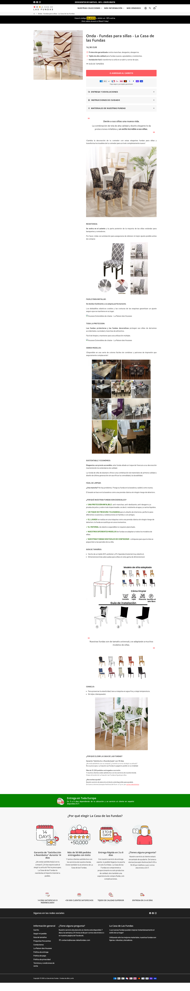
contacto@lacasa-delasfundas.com (74, 940)
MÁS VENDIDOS (134, 8)
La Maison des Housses (42, 948)
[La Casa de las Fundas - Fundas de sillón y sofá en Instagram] (40, 2)
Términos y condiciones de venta (43, 964)
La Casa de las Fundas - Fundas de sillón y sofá (59, 978)
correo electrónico (132, 784)
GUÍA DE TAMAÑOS (95, 64)
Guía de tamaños (40, 937)
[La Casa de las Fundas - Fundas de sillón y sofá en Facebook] (34, 2)
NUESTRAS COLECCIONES (90, 8)
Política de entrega (40, 952)
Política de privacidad (41, 959)
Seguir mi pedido (40, 933)
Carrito (36, 930)
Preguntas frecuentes (42, 941)
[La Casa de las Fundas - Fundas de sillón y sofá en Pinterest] (37, 2)
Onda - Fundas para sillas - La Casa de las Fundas (56, 14)
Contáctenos (38, 944)
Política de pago (39, 955)
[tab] (121, 92)
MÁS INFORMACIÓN (114, 8)
